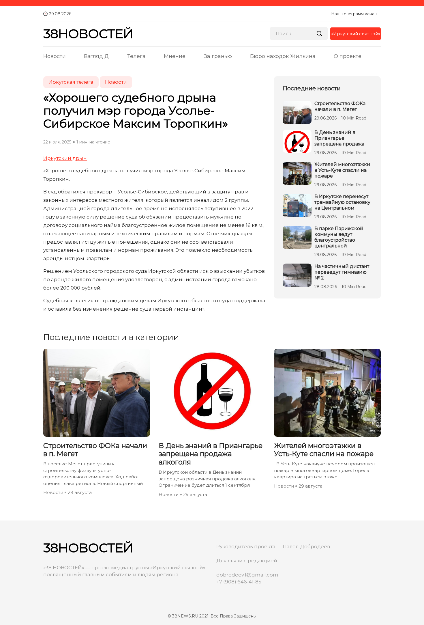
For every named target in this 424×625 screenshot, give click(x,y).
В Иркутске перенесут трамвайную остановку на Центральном (342, 202)
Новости (54, 56)
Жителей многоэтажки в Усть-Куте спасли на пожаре (342, 170)
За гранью (218, 56)
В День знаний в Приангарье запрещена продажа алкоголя (210, 454)
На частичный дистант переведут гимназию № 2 (341, 272)
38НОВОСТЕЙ (88, 34)
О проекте (347, 56)
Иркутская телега (70, 82)
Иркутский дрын (65, 158)
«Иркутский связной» (355, 33)
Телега (136, 56)
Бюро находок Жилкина (283, 56)
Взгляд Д (96, 56)
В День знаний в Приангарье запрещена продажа (339, 138)
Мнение (174, 56)
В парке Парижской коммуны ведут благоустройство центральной (338, 237)
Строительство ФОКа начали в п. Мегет (339, 106)
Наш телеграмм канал (354, 13)
